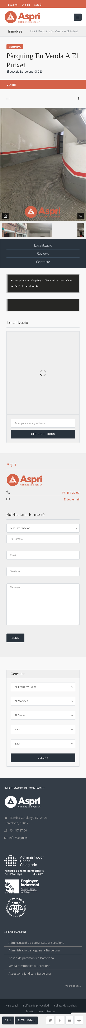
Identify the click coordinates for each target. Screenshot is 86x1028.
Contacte (43, 262)
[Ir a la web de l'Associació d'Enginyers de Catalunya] (22, 894)
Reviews (43, 253)
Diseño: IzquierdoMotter (40, 1011)
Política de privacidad (36, 1005)
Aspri (11, 464)
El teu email (26, 1020)
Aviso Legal (11, 1005)
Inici (32, 31)
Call (8, 1020)
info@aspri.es (18, 838)
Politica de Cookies (65, 1005)
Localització (43, 245)
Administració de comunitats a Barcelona (36, 943)
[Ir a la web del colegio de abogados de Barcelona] (16, 917)
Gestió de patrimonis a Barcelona (31, 958)
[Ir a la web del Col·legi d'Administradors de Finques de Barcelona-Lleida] (24, 866)
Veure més (73, 986)
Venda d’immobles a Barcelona (29, 966)
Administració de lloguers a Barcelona (34, 950)
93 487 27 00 (71, 493)
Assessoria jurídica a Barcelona (30, 973)
